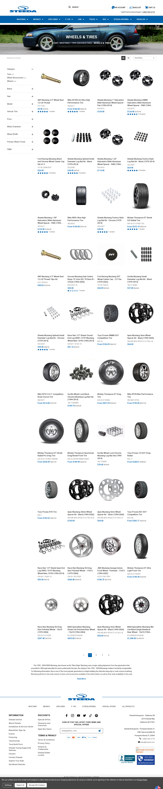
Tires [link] (10, 74)
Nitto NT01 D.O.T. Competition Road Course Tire (50, 395)
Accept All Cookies (37, 785)
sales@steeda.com (147, 742)
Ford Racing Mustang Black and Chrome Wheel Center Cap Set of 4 (51, 161)
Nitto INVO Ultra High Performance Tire (77, 219)
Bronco (37, 19)
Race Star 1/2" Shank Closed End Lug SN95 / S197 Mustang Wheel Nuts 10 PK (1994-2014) (81, 338)
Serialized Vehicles (17, 764)
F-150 (67, 19)
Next (108, 655)
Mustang (21, 19)
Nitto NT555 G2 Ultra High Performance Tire (79, 101)
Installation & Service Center (21, 727)
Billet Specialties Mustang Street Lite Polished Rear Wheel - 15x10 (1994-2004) (81, 629)
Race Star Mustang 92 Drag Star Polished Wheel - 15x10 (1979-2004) (50, 629)
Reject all (20, 785)
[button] (123, 58)
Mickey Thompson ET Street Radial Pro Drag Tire (50, 454)
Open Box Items (45, 729)
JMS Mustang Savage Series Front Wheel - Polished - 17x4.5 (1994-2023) (111, 571)
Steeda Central (15, 720)
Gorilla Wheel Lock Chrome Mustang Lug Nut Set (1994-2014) (109, 456)
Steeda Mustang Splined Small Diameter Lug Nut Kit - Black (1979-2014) (81, 161)
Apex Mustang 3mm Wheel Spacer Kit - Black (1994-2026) (110, 628)
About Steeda (15, 723)
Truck (92, 19)
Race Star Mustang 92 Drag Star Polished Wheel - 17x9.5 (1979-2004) (80, 571)
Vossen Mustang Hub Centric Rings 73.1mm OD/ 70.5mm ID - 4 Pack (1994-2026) (81, 279)
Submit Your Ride (16, 761)
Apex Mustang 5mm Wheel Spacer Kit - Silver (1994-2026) (110, 513)
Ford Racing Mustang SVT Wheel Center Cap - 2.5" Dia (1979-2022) (109, 279)
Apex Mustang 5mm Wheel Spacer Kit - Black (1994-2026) (140, 336)
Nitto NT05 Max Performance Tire (140, 395)
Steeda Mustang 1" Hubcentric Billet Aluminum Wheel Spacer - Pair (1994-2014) (111, 103)
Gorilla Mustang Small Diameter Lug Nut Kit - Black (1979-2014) (139, 279)
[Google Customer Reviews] (145, 749)
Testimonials (14, 741)
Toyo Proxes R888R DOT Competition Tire (108, 336)
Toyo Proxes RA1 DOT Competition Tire (137, 513)
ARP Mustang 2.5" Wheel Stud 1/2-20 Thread (50, 101)
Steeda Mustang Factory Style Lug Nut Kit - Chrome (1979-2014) (110, 220)
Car (80, 19)
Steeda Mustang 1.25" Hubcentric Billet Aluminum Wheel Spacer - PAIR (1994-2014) (109, 162)
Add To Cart (51, 94)
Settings (8, 785)
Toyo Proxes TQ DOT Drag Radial (138, 454)
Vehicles (141, 19)
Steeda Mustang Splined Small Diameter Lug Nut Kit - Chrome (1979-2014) (51, 338)
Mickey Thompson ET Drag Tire (109, 395)
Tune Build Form (16, 744)
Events (12, 734)
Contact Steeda (15, 757)
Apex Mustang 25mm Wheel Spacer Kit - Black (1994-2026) (81, 513)
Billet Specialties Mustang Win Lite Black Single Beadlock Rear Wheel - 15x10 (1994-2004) (140, 630)
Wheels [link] (11, 81)
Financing (13, 737)
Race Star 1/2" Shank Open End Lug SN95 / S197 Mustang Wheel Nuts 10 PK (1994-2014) (51, 571)
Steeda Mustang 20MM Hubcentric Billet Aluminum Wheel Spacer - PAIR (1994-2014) (139, 103)
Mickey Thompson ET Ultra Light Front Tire (139, 569)
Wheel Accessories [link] (16, 78)
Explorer (53, 19)
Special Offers (109, 706)
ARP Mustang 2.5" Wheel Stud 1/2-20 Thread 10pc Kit (50, 277)
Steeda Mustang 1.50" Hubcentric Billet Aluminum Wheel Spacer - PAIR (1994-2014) (49, 220)
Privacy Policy (44, 743)
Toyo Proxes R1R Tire (47, 512)
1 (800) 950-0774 (148, 12)
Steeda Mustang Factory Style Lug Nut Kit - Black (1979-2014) (141, 160)
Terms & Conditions (46, 740)
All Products (128, 706)
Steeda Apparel (121, 19)
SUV (104, 19)
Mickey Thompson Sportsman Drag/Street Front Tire (81, 454)
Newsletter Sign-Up (17, 730)
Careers (12, 754)
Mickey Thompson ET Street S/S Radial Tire (139, 219)
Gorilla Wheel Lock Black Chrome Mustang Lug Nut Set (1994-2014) (80, 397)
